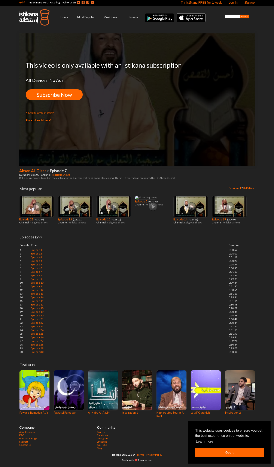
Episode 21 (26, 219)
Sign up (249, 2)
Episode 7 (36, 271)
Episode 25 (37, 333)
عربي (22, 1)
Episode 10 (37, 282)
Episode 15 (65, 219)
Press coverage (28, 438)
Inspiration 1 (130, 412)
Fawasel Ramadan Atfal (34, 412)
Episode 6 (36, 268)
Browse (133, 17)
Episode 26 (37, 337)
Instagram (103, 438)
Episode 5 (36, 264)
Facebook (102, 435)
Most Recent (111, 17)
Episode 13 (37, 293)
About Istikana (27, 432)
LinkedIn (102, 441)
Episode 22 (37, 322)
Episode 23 (37, 326)
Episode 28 (37, 344)
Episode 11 (37, 286)
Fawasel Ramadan (65, 412)
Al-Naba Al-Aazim (99, 412)
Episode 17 (37, 304)
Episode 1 (36, 249)
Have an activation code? (40, 112)
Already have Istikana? (38, 120)
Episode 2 (36, 253)
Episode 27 (37, 341)
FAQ (21, 435)
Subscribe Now (54, 94)
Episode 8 (36, 275)
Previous (234, 188)
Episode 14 (180, 219)
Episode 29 (219, 219)
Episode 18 (103, 219)
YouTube (102, 444)
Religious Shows (61, 174)
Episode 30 (37, 351)
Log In (233, 2)
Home (64, 17)
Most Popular (85, 17)
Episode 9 (36, 279)
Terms (140, 454)
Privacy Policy (154, 454)
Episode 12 (37, 290)
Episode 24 (37, 330)
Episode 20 (37, 315)
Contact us (25, 444)
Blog (99, 448)
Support (23, 441)
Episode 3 (36, 257)
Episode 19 (37, 311)
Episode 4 (36, 260)
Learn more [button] (204, 441)
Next (252, 188)
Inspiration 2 (233, 412)
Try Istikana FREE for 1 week (201, 2)
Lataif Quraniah (200, 412)
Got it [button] (229, 452)
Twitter (101, 432)
